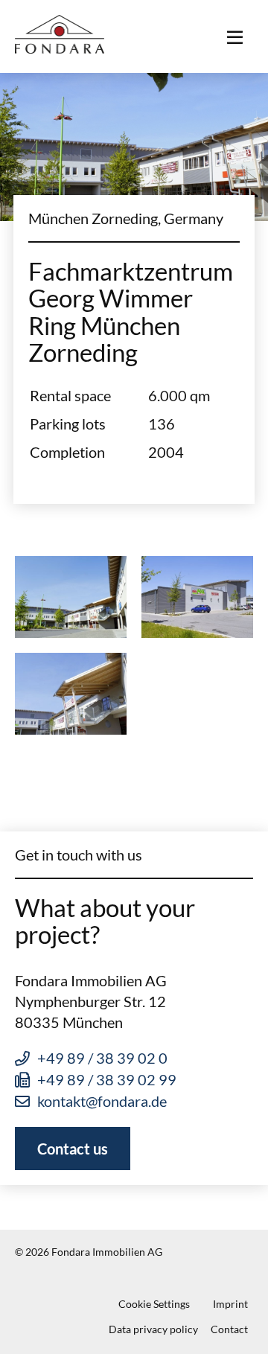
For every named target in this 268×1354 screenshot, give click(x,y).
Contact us (72, 1148)
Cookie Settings (154, 1303)
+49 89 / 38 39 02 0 (102, 1058)
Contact (229, 1329)
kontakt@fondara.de (102, 1101)
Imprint (230, 1303)
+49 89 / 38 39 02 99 (106, 1079)
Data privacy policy (153, 1329)
